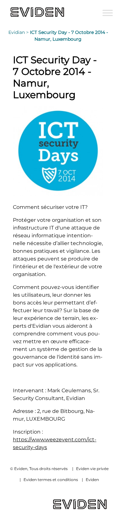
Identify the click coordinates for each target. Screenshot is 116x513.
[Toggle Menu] (107, 13)
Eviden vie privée (92, 468)
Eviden (92, 479)
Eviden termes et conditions (51, 479)
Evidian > (19, 32)
